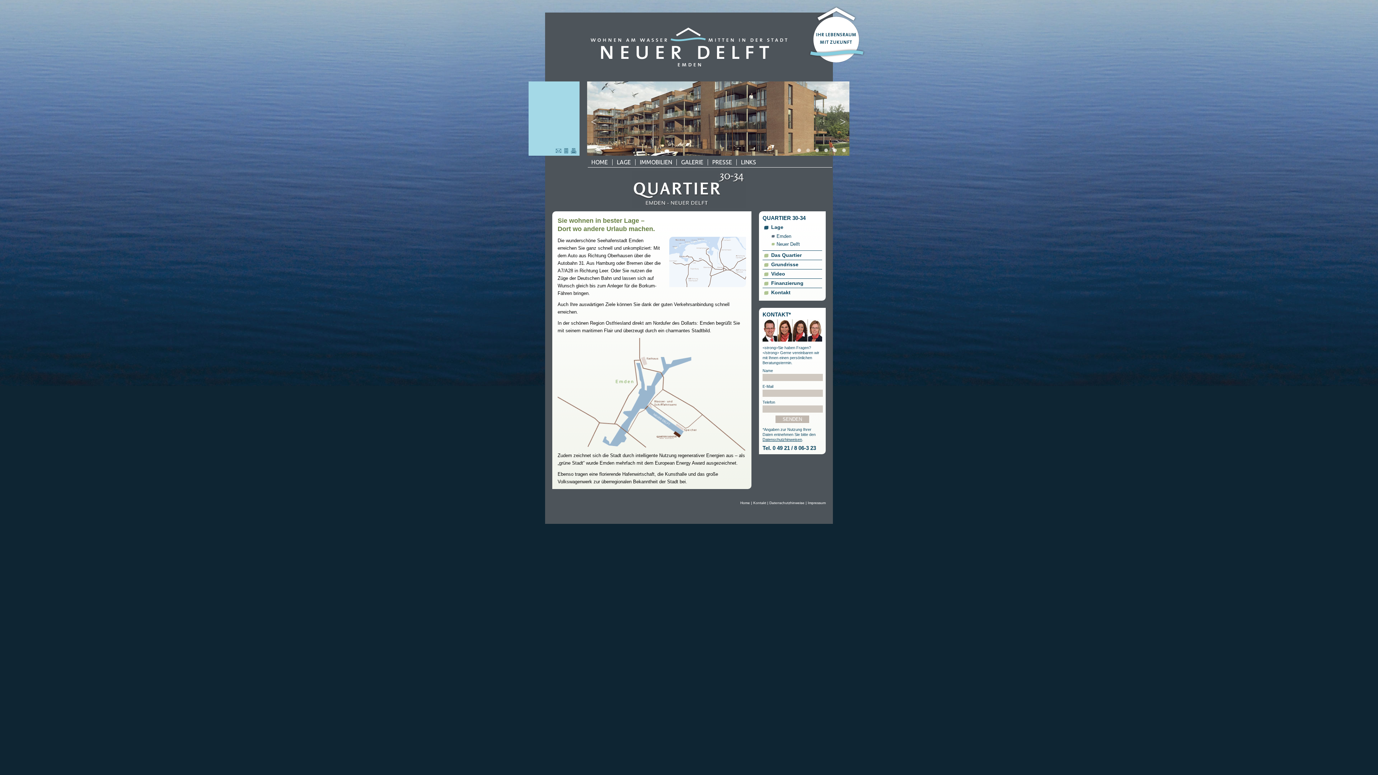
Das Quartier (786, 255)
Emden (784, 236)
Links (748, 162)
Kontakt (781, 292)
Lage (624, 162)
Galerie (692, 162)
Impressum (817, 503)
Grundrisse (784, 264)
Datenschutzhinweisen (782, 439)
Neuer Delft (788, 244)
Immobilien (656, 162)
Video (778, 274)
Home (599, 162)
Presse (722, 162)
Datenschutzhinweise (787, 503)
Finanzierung (787, 283)
